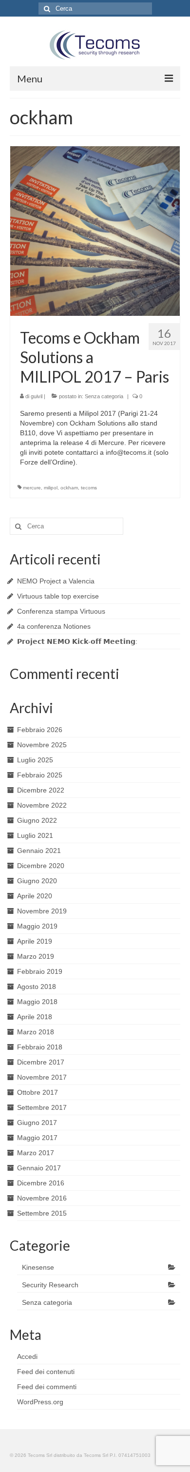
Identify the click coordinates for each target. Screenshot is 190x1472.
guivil (36, 396)
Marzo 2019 (35, 956)
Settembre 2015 (42, 1213)
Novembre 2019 (42, 911)
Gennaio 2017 (39, 1168)
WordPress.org (40, 1402)
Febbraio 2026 (39, 730)
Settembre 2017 (42, 1107)
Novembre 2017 (42, 1077)
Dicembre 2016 (40, 1183)
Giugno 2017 (37, 1122)
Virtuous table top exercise (58, 596)
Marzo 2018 (35, 1032)
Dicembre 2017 (40, 1062)
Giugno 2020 (37, 881)
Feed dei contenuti (46, 1371)
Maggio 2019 (37, 926)
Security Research (50, 1285)
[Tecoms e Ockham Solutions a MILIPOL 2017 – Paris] (95, 230)
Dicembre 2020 (40, 866)
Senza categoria (104, 396)
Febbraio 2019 (39, 971)
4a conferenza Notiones (54, 626)
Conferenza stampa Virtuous (61, 611)
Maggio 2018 (37, 1002)
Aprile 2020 (34, 896)
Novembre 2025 (42, 745)
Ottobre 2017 (37, 1092)
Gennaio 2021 (39, 850)
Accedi (27, 1356)
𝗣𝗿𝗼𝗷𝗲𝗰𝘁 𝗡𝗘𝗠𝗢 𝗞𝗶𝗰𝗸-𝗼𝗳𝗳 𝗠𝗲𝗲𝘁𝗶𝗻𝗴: (77, 641)
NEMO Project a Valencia (56, 581)
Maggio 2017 (37, 1138)
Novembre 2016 (42, 1198)
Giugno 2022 (37, 820)
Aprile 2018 (34, 1017)
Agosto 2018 (36, 986)
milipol (50, 487)
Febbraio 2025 (39, 775)
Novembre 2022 (42, 805)
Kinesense (38, 1267)
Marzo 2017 (35, 1153)
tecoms (89, 487)
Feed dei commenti (46, 1387)
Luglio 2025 (35, 760)
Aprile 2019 (34, 941)
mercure (32, 487)
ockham (69, 487)
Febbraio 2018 (39, 1047)
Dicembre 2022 (40, 790)
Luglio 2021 (35, 835)
